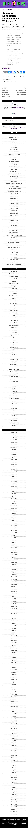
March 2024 (14, 479)
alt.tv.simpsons (14, 271)
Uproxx (14, 401)
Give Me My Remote (14, 330)
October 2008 (14, 757)
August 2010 (14, 708)
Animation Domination (7, 76)
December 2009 (14, 728)
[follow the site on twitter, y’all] (11, 127)
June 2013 (14, 625)
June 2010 (14, 713)
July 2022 (14, 513)
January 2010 (14, 726)
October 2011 (14, 674)
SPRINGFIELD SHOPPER (14, 227)
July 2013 (14, 623)
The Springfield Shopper (14, 376)
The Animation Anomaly (14, 273)
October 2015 (14, 564)
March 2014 (14, 606)
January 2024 (14, 483)
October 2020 (14, 557)
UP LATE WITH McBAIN (14, 247)
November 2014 (14, 586)
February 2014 (14, 608)
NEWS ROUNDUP (14, 198)
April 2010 (14, 718)
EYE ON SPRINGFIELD (14, 166)
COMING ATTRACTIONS (14, 154)
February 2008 (14, 774)
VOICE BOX (14, 249)
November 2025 (14, 442)
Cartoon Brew (14, 293)
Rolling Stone (14, 361)
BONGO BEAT (14, 147)
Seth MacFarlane (6, 79)
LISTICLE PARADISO (14, 186)
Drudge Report (14, 322)
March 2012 (14, 662)
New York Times (14, 357)
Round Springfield (14, 364)
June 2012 (14, 655)
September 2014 (14, 591)
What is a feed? (14, 128)
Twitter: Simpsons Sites (14, 398)
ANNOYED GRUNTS (7, 9)
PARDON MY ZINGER (14, 210)
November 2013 (14, 616)
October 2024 (14, 466)
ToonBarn (14, 388)
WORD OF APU (14, 259)
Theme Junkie (14, 824)
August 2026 (14, 432)
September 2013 (14, 620)
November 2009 (14, 730)
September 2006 (14, 811)
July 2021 (14, 537)
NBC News (14, 354)
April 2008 (14, 772)
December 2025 (14, 439)
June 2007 (14, 789)
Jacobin (14, 339)
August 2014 (14, 594)
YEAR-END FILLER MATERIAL (14, 264)
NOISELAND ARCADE (14, 201)
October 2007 (14, 782)
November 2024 (14, 464)
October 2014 (14, 589)
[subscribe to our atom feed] (5, 127)
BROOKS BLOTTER (14, 152)
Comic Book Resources (14, 295)
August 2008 (14, 762)
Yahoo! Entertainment (14, 423)
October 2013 (14, 618)
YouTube (14, 425)
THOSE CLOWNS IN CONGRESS (14, 235)
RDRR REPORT (14, 213)
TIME (14, 383)
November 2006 (14, 806)
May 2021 (14, 540)
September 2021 (14, 535)
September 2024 (14, 469)
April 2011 (14, 689)
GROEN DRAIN (14, 176)
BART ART (14, 142)
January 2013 (14, 638)
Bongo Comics (14, 288)
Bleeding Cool (14, 286)
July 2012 (14, 652)
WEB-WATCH (14, 254)
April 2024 (14, 476)
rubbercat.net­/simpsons (18, 107)
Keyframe (14, 344)
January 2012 (14, 667)
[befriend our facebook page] (16, 127)
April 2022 (14, 520)
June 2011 (14, 684)
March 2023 (14, 498)
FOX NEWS (14, 169)
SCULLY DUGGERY (14, 223)
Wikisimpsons (14, 420)
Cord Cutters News (14, 303)
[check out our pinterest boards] (22, 127)
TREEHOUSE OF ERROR (14, 242)
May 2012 (14, 657)
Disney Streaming (14, 320)
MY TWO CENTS (14, 193)
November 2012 (14, 642)
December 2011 (14, 669)
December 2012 (14, 640)
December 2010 (14, 699)
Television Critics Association (9, 81)
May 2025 (14, 454)
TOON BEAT (14, 237)
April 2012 (14, 660)
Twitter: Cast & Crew (14, 396)
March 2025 (14, 459)
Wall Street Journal (14, 415)
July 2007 (14, 787)
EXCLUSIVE (14, 164)
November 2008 (14, 755)
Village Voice (14, 408)
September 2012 (14, 647)
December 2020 (14, 552)
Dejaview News (14, 317)
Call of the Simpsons (14, 291)
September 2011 (14, 677)
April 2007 (14, 794)
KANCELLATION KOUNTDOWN (14, 183)
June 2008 (14, 767)
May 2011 (14, 686)
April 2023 (14, 496)
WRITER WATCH (14, 262)
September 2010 (14, 706)
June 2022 (14, 515)
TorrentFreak (14, 391)
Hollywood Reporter (14, 335)
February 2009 (14, 750)
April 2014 (14, 603)
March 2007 (14, 797)
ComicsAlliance (14, 300)
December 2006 (14, 804)
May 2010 (14, 716)
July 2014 (14, 596)
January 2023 (14, 503)
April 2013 (14, 630)
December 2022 (14, 505)
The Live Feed (6, 68)
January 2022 (14, 527)
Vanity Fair (14, 403)
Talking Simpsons (14, 379)
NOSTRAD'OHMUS (14, 203)
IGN (14, 337)
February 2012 (14, 664)
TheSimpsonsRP (14, 374)
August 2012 (14, 650)
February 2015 (14, 579)
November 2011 (14, 672)
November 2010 (14, 701)
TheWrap (14, 386)
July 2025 (14, 449)
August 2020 (14, 562)
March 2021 (14, 545)
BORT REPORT (14, 149)
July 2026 (14, 435)
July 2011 (14, 682)
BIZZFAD (14, 144)
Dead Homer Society (14, 313)
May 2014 (14, 601)
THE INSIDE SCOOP (14, 232)
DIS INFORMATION (14, 161)
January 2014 (14, 611)
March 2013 (14, 633)
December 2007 (14, 777)
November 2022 (14, 508)
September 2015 (14, 567)
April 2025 (14, 457)
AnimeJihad (14, 278)
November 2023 (14, 486)
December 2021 (14, 530)
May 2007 (14, 792)
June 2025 (14, 452)
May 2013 (14, 628)
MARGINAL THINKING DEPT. (14, 188)
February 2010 (14, 723)
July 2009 (14, 740)
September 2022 (14, 510)
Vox (14, 410)
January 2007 (14, 801)
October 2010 (14, 704)
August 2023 (14, 491)
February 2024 (14, 481)
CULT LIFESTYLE (14, 157)
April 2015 (14, 574)
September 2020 (14, 559)
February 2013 (14, 635)
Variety (14, 405)
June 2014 (14, 598)
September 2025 (14, 447)
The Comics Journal (14, 381)
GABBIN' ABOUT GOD (14, 171)
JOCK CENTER (14, 181)
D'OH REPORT (14, 159)
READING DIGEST (14, 215)
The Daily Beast (14, 308)
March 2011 (14, 691)
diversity (22, 76)
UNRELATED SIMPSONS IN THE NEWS (14, 245)
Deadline (14, 315)
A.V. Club (14, 281)
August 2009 (14, 738)
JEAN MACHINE (14, 179)
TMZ (14, 393)
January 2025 (14, 461)
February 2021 (14, 547)
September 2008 (14, 760)
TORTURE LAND (14, 240)
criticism (16, 76)
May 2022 (14, 518)
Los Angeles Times (14, 349)
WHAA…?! (14, 257)
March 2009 (14, 748)
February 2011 (14, 694)
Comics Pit (14, 298)
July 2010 (14, 711)
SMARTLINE (14, 225)
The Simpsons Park (14, 371)
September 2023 (14, 488)
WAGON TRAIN (14, 252)
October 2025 (14, 444)
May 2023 (14, 493)
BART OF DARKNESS (14, 283)
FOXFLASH (14, 327)
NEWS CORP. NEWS (14, 196)
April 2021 (14, 542)
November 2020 (14, 554)
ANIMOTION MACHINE (14, 135)
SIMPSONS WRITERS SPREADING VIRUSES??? (6, 93)
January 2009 (14, 752)
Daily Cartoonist (14, 310)
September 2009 (14, 735)
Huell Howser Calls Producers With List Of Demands (20, 92)
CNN (14, 305)
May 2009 (14, 743)
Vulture (14, 413)
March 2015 (14, 576)
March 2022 (14, 523)
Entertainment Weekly (14, 325)
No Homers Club (14, 359)
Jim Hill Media (14, 342)
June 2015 (14, 569)
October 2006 (14, 809)
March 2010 (14, 721)
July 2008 (14, 765)
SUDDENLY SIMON (14, 230)
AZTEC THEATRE (14, 139)
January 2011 (14, 696)
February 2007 (14, 799)
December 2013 (14, 613)
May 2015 (14, 572)
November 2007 (14, 779)
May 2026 (14, 437)
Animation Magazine (14, 276)
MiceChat (14, 352)
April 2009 (14, 745)
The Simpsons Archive (14, 369)
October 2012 (14, 645)
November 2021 (14, 532)
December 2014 (14, 584)
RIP (14, 218)
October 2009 (14, 733)
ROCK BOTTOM (14, 220)
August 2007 (14, 784)
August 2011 (14, 679)
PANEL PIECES (14, 208)
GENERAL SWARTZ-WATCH (14, 174)
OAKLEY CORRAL (14, 205)
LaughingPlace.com (14, 347)
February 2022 (14, 525)
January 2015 (14, 581)
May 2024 (14, 474)
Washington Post (14, 418)
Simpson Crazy (14, 366)
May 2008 (14, 770)
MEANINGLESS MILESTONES (14, 191)
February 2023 (14, 501)
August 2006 (14, 814)
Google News (14, 332)
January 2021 (14, 549)
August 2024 (14, 471)
